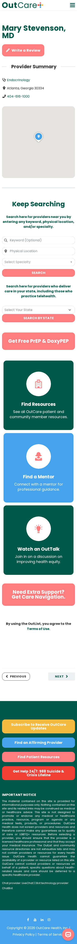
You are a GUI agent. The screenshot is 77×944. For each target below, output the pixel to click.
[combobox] (38, 240)
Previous (18, 676)
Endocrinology (18, 80)
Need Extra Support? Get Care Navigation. (38, 594)
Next (59, 676)
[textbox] (38, 262)
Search (38, 272)
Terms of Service (51, 934)
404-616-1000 (18, 96)
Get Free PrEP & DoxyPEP (38, 341)
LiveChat (27, 883)
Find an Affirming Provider (39, 742)
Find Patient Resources (39, 757)
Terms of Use (38, 628)
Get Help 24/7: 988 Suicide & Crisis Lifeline (38, 773)
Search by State (38, 318)
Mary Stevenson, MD (34, 32)
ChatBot (7, 888)
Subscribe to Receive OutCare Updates (38, 726)
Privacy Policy (24, 934)
